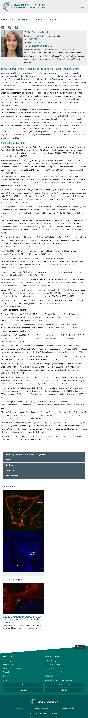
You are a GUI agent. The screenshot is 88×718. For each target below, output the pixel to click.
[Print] (16, 27)
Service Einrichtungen (12, 668)
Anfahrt (6, 680)
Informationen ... (53, 656)
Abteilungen (8, 660)
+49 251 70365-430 (35, 39)
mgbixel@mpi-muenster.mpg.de (39, 45)
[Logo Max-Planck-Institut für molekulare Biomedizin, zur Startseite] (40, 6)
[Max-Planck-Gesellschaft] (34, 701)
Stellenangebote (64, 685)
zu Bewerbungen (51, 660)
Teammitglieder (13, 470)
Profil (8, 460)
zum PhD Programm (53, 664)
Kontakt (6, 676)
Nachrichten (24, 685)
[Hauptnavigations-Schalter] (83, 6)
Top (82, 647)
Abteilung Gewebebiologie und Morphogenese (25, 454)
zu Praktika (49, 668)
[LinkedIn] (2, 27)
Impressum (18, 708)
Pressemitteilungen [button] (12, 579)
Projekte (9, 465)
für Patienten (50, 676)
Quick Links (9, 656)
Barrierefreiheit (68, 708)
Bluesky (64, 690)
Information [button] (9, 486)
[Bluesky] (9, 27)
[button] (42, 570)
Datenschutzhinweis (43, 708)
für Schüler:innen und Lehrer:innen (58, 680)
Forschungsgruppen (11, 664)
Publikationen (12, 476)
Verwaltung (7, 672)
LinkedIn (24, 690)
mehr (6, 632)
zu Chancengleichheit (53, 672)
